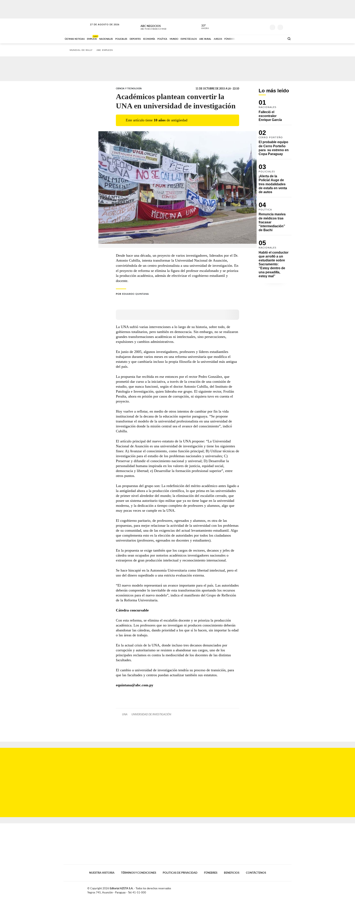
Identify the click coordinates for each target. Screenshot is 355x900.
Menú (287, 26)
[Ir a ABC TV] (249, 38)
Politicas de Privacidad (180, 873)
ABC (76, 26)
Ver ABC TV (161, 27)
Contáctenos (256, 873)
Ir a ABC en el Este (101, 28)
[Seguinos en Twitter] (251, 26)
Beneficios (231, 873)
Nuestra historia (101, 873)
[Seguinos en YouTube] (257, 26)
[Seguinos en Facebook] (245, 26)
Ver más (275, 112)
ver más (203, 27)
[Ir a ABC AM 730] (260, 38)
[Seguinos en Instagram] (264, 26)
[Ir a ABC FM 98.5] (277, 38)
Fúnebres (210, 873)
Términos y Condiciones (138, 873)
